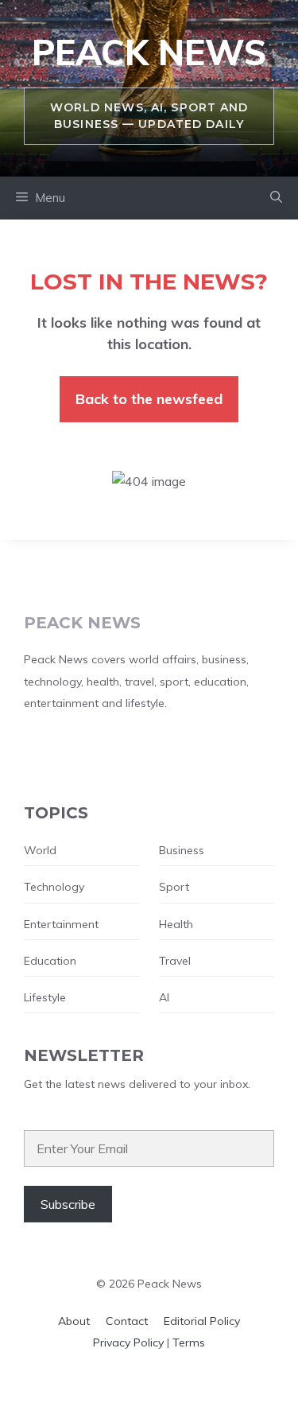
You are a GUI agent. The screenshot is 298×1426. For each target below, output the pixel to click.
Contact (127, 1321)
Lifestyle (45, 997)
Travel (175, 961)
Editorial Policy (202, 1321)
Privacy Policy (128, 1342)
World (40, 850)
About (74, 1321)
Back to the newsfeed (149, 399)
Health (176, 924)
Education (50, 961)
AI (164, 997)
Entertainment (61, 924)
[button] (276, 198)
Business (181, 850)
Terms (188, 1342)
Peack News (149, 52)
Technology (54, 887)
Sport (174, 887)
